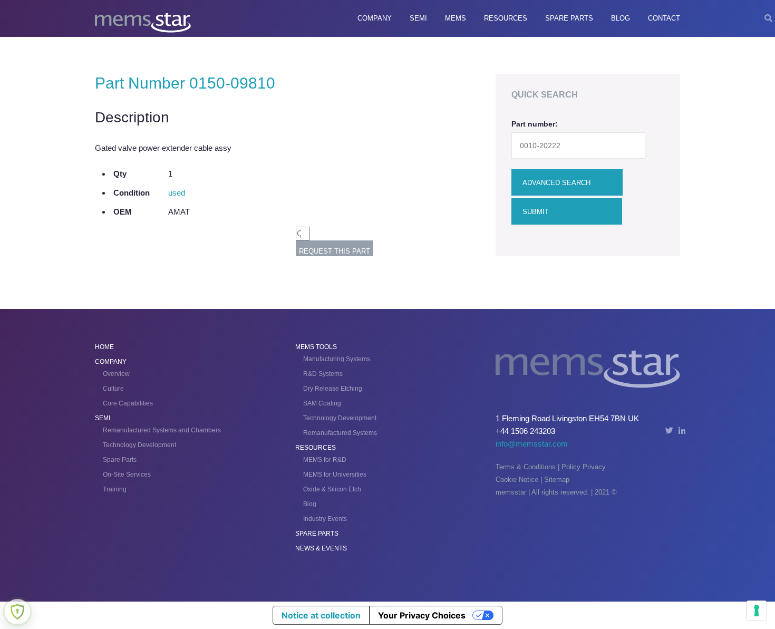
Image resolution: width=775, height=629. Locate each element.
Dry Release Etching (332, 388)
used (176, 192)
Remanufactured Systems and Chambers (162, 430)
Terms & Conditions (526, 467)
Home (104, 347)
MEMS (455, 18)
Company (374, 18)
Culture (113, 388)
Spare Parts (569, 18)
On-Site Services (127, 474)
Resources (505, 18)
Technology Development (139, 445)
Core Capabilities (128, 403)
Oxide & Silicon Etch (332, 489)
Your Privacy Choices (422, 615)
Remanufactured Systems (340, 433)
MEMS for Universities (334, 474)
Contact (664, 18)
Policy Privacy (583, 467)
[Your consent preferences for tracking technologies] (757, 611)
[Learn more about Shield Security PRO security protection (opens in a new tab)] (17, 611)
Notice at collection (321, 615)
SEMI (418, 18)
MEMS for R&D (324, 459)
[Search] (768, 18)
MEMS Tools (316, 347)
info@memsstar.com (532, 443)
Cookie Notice (517, 479)
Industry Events (325, 518)
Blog (620, 18)
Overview (116, 374)
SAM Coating (322, 403)
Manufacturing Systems (336, 359)
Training (115, 489)
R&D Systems (323, 374)
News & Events (321, 548)
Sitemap (556, 479)
